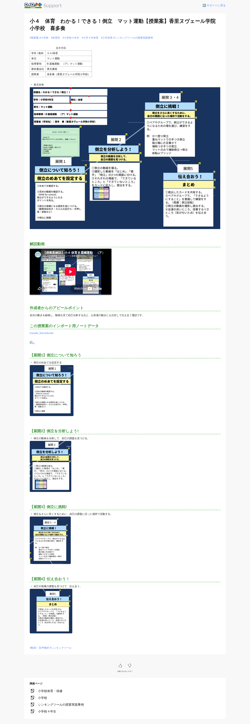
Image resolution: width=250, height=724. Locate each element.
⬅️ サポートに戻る (214, 5)
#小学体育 (107, 37)
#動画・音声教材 (39, 647)
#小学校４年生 (71, 37)
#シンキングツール (60, 647)
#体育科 (55, 37)
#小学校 (43, 37)
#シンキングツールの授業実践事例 (133, 37)
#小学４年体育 (90, 37)
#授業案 (34, 37)
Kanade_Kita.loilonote (42, 333)
